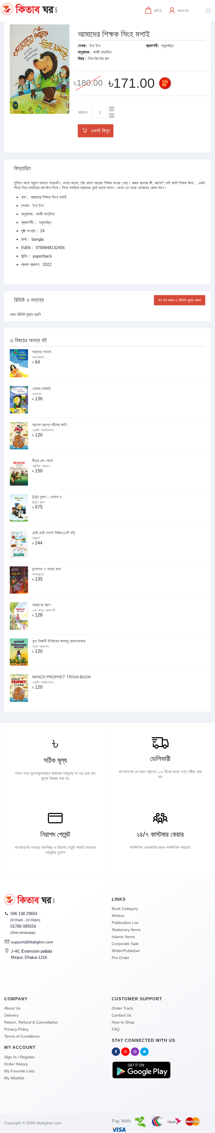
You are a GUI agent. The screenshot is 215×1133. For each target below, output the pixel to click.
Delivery (11, 1015)
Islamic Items (123, 936)
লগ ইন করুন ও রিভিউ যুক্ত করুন (179, 300)
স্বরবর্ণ (36, 538)
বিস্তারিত (22, 168)
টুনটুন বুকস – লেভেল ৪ (47, 497)
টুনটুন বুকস (38, 502)
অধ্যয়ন (36, 394)
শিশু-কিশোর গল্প (98, 58)
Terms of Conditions (21, 1036)
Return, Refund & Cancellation (31, 1022)
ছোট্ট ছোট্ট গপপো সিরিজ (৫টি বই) (53, 532)
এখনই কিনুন (99, 131)
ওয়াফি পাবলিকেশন (43, 430)
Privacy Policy (16, 1029)
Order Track (122, 1008)
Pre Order (120, 957)
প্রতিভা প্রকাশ (41, 466)
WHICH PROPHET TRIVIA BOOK (61, 677)
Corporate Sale (125, 943)
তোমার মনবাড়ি (41, 388)
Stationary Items (126, 929)
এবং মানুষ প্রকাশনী (43, 610)
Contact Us (121, 1015)
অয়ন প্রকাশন (40, 646)
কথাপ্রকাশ (38, 357)
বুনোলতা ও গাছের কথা (46, 569)
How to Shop (123, 1022)
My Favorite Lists (19, 1071)
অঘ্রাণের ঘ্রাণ (41, 605)
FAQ (116, 1029)
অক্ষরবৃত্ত (38, 574)
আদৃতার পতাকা (41, 352)
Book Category (125, 908)
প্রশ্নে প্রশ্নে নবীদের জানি (49, 424)
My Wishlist (14, 1078)
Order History (16, 1064)
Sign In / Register (19, 1057)
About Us (12, 1008)
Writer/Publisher (126, 950)
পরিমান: (83, 112)
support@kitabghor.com (32, 942)
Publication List (125, 922)
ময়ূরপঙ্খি (167, 45)
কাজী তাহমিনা (102, 52)
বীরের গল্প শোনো (42, 460)
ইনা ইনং (95, 45)
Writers (118, 915)
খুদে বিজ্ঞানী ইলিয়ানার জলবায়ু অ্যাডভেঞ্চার (58, 641)
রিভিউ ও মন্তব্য (29, 300)
